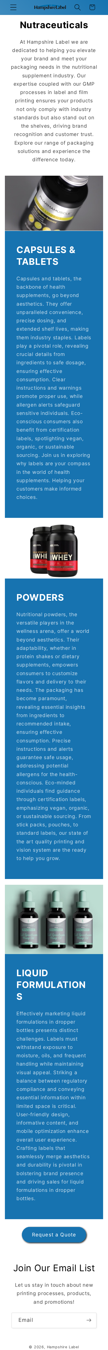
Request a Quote (54, 1235)
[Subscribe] (89, 1320)
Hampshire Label (63, 1347)
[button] (13, 7)
